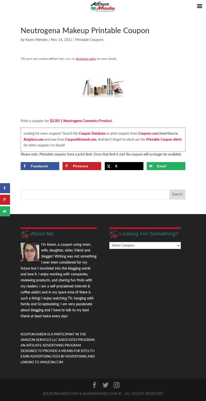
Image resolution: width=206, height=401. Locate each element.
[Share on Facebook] (5, 188)
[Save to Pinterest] (5, 200)
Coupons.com (148, 133)
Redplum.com (34, 139)
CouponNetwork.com (80, 139)
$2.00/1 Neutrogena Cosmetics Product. (81, 121)
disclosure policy (86, 58)
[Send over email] (5, 211)
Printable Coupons (89, 40)
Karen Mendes (36, 40)
